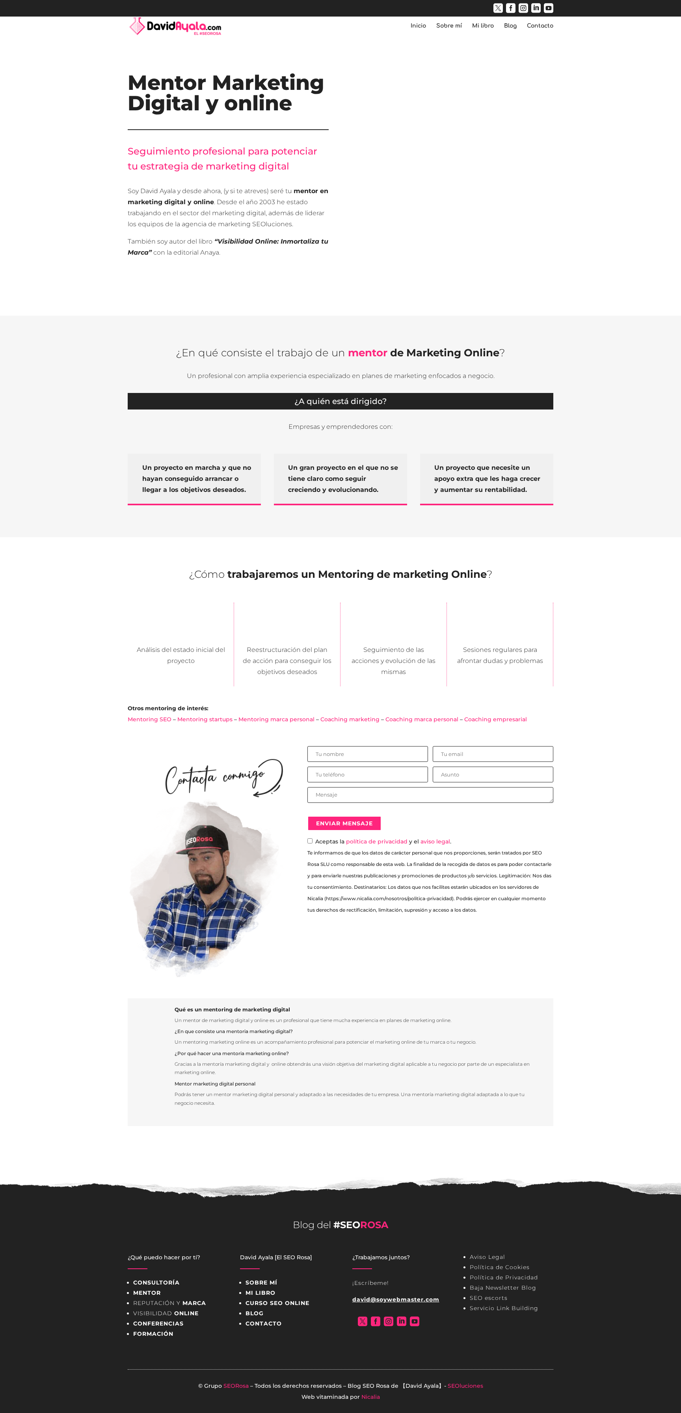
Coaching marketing (350, 719)
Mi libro (483, 26)
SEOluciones (465, 1385)
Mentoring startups (205, 719)
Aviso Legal (487, 1256)
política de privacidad (376, 841)
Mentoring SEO (149, 719)
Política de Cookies (500, 1267)
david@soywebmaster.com (395, 1299)
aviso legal (435, 841)
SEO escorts (489, 1297)
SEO (368, 1385)
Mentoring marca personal (276, 719)
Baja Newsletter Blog (503, 1287)
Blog (510, 26)
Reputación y (169, 1303)
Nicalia (370, 1396)
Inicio (418, 26)
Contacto (540, 26)
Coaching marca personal (421, 719)
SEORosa (236, 1385)
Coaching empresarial (495, 719)
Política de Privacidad (504, 1277)
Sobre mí (449, 26)
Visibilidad (166, 1313)
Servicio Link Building (504, 1308)
